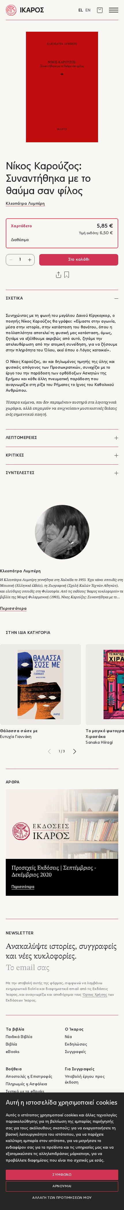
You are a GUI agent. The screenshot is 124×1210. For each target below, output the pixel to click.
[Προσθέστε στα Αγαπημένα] (66, 275)
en (88, 10)
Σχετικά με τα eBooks (25, 1092)
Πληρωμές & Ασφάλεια (26, 1084)
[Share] (58, 274)
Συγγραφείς (75, 1052)
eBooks (13, 1052)
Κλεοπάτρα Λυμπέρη (25, 204)
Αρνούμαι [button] (62, 1186)
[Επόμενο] (74, 751)
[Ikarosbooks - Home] (34, 10)
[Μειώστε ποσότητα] (11, 260)
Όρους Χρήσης (94, 995)
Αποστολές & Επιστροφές (29, 1077)
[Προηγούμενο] (49, 751)
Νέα (68, 1037)
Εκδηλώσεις (76, 1044)
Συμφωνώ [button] (61, 1175)
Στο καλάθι (78, 260)
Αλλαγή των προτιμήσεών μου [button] (62, 1198)
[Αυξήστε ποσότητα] (29, 260)
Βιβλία (11, 1044)
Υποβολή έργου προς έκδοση (85, 1079)
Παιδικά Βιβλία (19, 1037)
